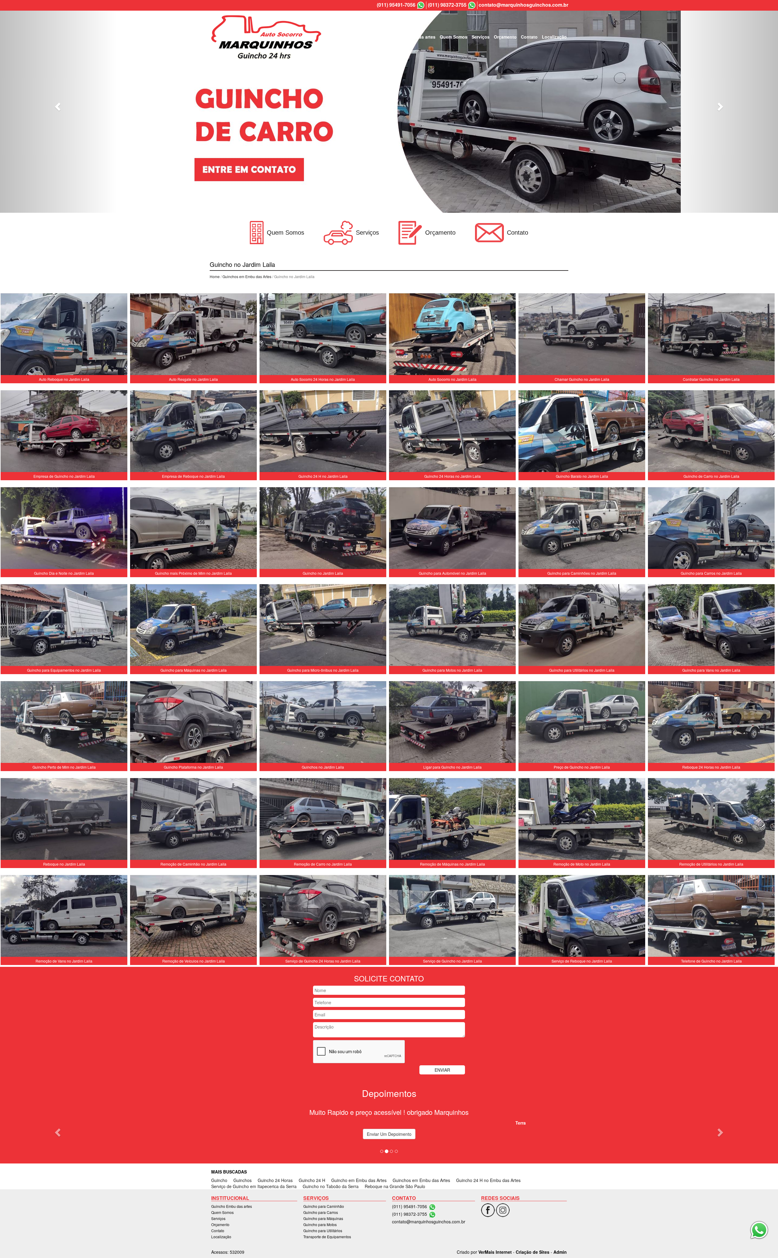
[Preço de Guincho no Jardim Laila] (581, 723)
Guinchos (242, 1180)
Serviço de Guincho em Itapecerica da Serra (254, 1186)
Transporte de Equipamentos (327, 1236)
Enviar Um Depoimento (389, 1134)
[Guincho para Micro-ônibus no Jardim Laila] (323, 626)
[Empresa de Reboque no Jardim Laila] (193, 432)
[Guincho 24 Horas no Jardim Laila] (452, 432)
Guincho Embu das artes (409, 37)
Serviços (481, 37)
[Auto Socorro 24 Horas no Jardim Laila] (323, 335)
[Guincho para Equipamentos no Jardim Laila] (64, 626)
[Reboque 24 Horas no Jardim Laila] (711, 723)
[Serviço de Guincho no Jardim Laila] (452, 917)
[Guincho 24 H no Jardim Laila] (323, 432)
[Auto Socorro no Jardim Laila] (452, 335)
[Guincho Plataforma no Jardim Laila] (193, 723)
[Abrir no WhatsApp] (421, 5)
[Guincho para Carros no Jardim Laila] (711, 529)
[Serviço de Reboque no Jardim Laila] (581, 917)
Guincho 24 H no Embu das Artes (488, 1180)
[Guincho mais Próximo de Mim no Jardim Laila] (193, 529)
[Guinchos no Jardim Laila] (323, 723)
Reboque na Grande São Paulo (395, 1186)
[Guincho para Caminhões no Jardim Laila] (581, 529)
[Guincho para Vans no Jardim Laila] (711, 626)
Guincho (219, 1180)
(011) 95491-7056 (396, 5)
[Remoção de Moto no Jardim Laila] (581, 820)
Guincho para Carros (320, 1212)
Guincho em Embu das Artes (359, 1180)
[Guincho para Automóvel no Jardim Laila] (452, 529)
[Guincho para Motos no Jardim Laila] (452, 626)
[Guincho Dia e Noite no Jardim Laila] (64, 529)
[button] (58, 106)
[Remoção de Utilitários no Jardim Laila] (711, 820)
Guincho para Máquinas (323, 1218)
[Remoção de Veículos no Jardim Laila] (193, 917)
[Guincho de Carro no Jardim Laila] (711, 432)
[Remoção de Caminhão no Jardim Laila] (193, 820)
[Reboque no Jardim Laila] (64, 820)
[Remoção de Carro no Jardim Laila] (323, 820)
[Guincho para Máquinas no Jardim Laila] (193, 626)
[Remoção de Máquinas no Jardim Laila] (452, 820)
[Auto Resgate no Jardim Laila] (193, 335)
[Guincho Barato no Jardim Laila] (581, 432)
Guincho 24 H (312, 1180)
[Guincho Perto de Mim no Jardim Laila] (64, 723)
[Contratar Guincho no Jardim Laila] (711, 335)
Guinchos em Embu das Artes (246, 276)
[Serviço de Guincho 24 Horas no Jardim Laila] (323, 917)
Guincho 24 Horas (275, 1180)
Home (215, 276)
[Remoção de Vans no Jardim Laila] (64, 917)
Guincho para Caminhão (323, 1206)
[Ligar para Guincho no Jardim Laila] (452, 723)
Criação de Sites (532, 1252)
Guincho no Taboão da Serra (331, 1186)
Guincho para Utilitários (322, 1230)
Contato (529, 37)
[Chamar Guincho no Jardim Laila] (581, 335)
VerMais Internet (495, 1252)
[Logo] (266, 37)
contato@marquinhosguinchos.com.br (523, 5)
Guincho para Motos (320, 1224)
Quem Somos (453, 37)
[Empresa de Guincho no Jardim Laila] (64, 432)
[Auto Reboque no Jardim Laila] (64, 335)
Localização (554, 37)
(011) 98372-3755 (447, 5)
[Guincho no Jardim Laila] (323, 529)
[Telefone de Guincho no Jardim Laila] (711, 917)
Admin (560, 1252)
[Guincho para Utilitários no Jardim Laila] (581, 626)
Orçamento (505, 37)
